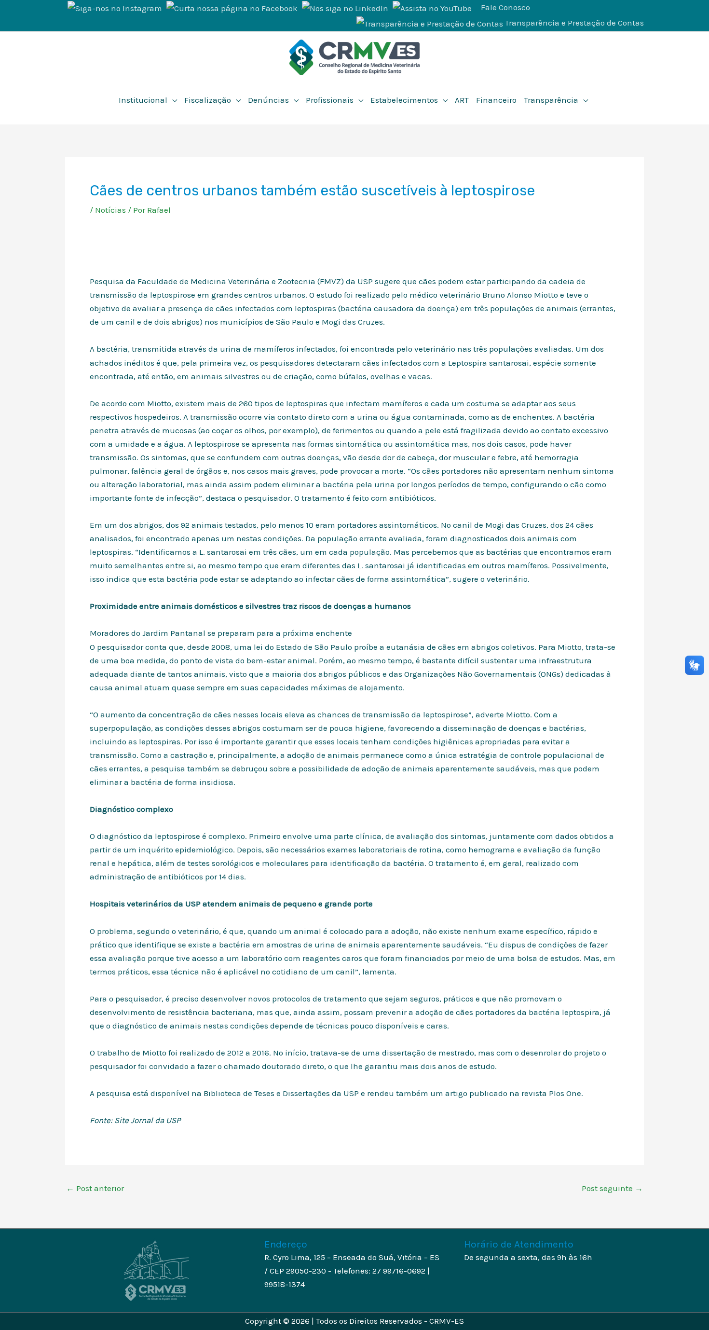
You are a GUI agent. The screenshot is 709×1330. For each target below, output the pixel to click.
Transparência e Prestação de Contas (574, 22)
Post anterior (95, 1188)
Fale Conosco (505, 7)
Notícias (110, 210)
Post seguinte (612, 1188)
